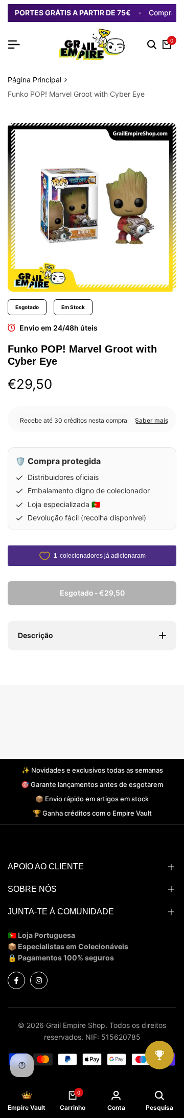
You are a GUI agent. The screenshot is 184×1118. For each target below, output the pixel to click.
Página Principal (34, 79)
